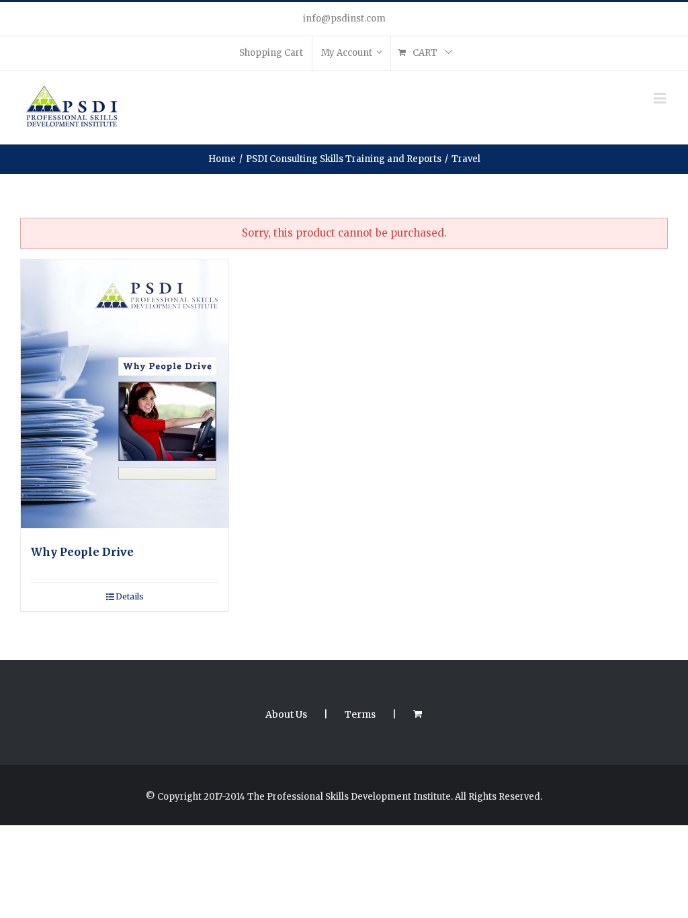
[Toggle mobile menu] (661, 98)
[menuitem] (271, 53)
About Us (286, 714)
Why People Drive (82, 551)
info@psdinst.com (344, 18)
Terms (360, 714)
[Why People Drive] (124, 393)
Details (130, 596)
